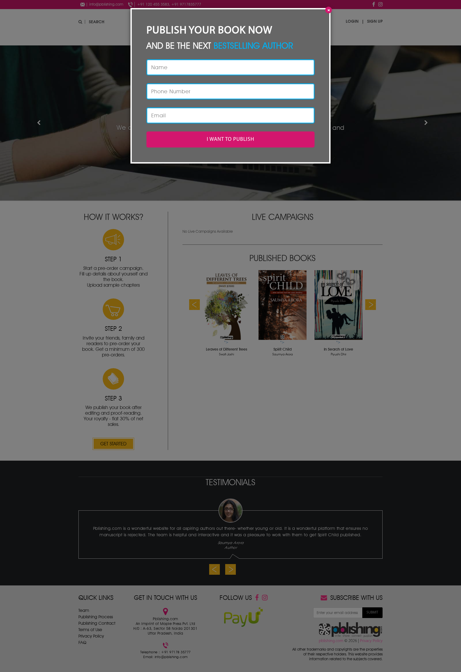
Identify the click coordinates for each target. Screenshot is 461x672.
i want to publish (230, 139)
